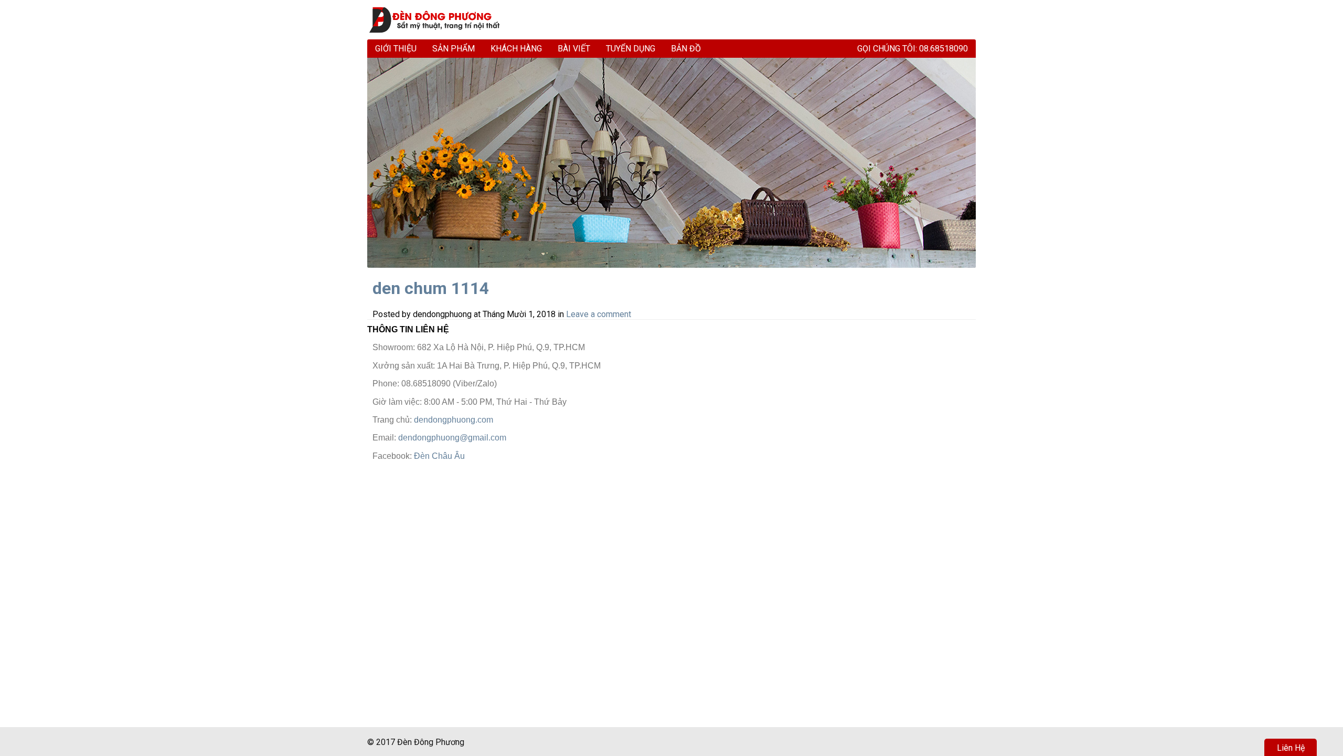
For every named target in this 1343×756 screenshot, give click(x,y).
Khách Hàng (516, 49)
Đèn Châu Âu (439, 456)
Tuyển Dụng (630, 49)
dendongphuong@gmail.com (452, 437)
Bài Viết (574, 49)
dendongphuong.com (453, 419)
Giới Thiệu (396, 49)
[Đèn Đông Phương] (439, 19)
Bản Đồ (686, 49)
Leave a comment (598, 314)
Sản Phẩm (453, 49)
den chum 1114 (430, 288)
